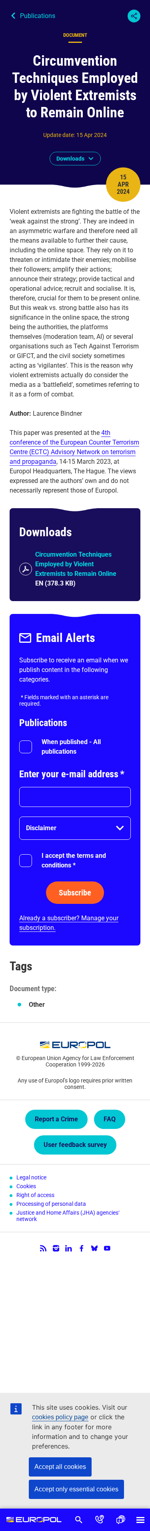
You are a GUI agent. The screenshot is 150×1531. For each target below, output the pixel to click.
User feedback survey (75, 1145)
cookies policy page (60, 1417)
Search (78, 1520)
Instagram (56, 1248)
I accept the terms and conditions (74, 860)
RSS (43, 1248)
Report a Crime (56, 1119)
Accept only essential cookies (76, 1489)
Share (134, 16)
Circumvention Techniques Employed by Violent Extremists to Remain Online (75, 564)
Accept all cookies (60, 1466)
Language (120, 1520)
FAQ (110, 1119)
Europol (34, 1520)
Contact (99, 1520)
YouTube (107, 1248)
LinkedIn (68, 1248)
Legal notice (31, 1177)
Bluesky (94, 1248)
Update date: (59, 135)
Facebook (81, 1248)
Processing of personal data (51, 1204)
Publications (37, 16)
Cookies (26, 1186)
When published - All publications (71, 746)
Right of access (35, 1195)
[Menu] (140, 1520)
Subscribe (75, 892)
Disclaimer (41, 828)
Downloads (70, 158)
